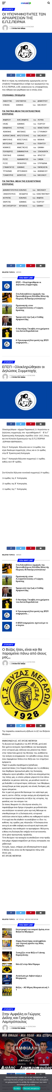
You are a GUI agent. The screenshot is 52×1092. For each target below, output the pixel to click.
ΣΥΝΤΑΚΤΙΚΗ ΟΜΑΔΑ (18, 28)
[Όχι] (49, 1083)
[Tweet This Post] (20, 75)
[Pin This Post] (30, 75)
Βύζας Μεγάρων (32, 919)
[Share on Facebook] (11, 75)
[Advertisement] (26, 236)
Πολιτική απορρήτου (31, 1088)
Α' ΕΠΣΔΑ (20, 919)
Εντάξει (17, 1088)
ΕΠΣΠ (19, 272)
